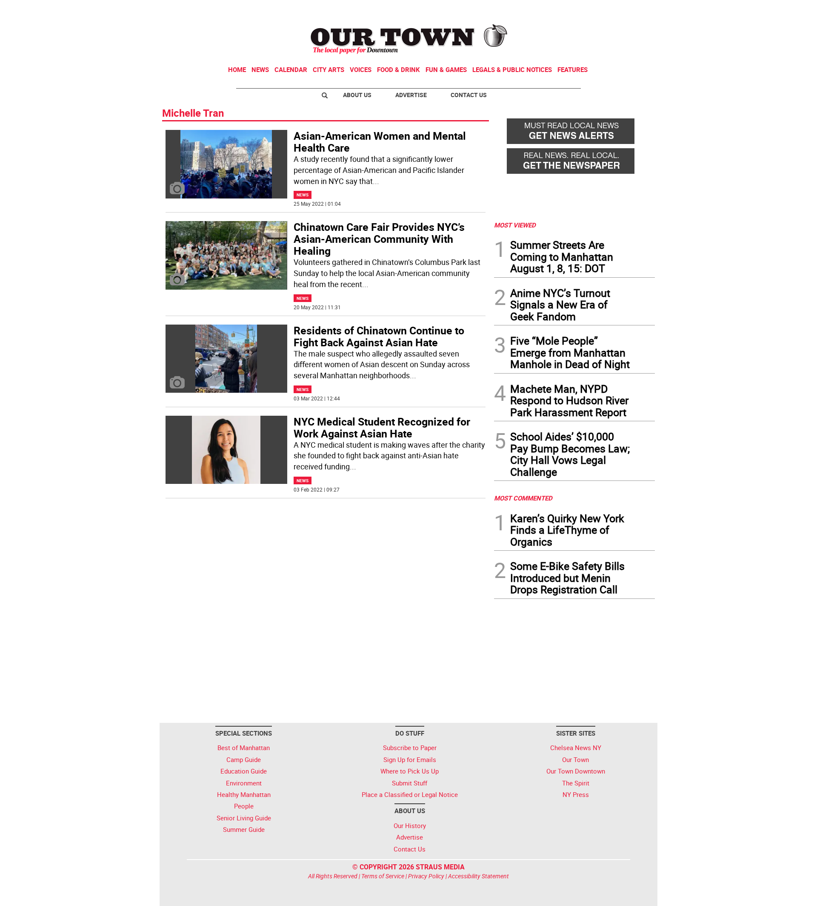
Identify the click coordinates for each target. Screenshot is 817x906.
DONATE (634, 9)
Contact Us (469, 95)
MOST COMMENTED (523, 498)
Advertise (411, 95)
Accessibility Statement (478, 876)
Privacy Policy (426, 876)
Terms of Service (382, 876)
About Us (357, 95)
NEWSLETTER (586, 9)
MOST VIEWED (515, 225)
